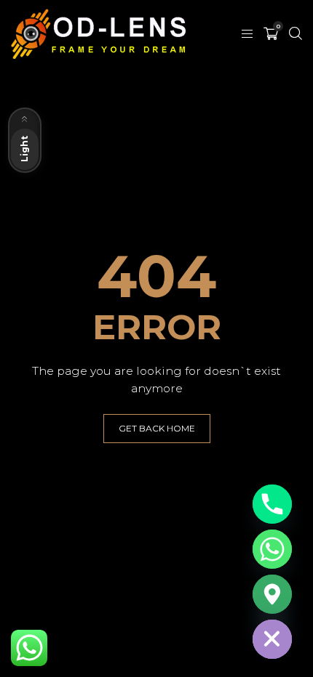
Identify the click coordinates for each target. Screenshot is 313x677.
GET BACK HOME (157, 428)
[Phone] (272, 504)
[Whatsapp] (272, 549)
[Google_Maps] (272, 594)
